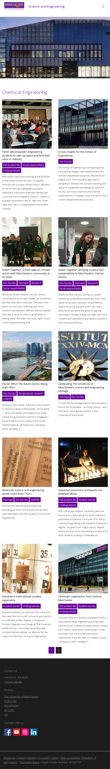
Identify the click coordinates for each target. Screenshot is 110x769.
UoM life (7, 398)
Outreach (23, 282)
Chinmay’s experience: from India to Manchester (80, 598)
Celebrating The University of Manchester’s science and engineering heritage (81, 387)
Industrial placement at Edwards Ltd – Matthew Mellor (81, 491)
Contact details (13, 682)
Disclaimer (10, 758)
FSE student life (11, 165)
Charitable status (29, 762)
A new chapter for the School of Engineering (77, 153)
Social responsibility (33, 165)
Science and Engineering (47, 6)
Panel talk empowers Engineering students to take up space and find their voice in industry (26, 155)
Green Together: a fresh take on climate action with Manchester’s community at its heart (26, 273)
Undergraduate (11, 170)
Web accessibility (70, 758)
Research (37, 282)
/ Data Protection (26, 758)
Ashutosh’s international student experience (21, 598)
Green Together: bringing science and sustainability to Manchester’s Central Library (81, 273)
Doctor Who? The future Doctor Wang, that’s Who (25, 385)
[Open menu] (103, 6)
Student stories (87, 499)
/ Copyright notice (47, 758)
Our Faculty (65, 161)
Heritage (64, 397)
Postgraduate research (30, 393)
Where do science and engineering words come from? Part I (23, 491)
